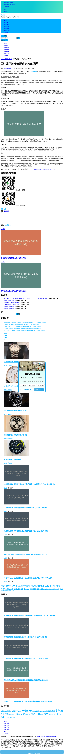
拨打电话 (39, 389)
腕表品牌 (6, 22)
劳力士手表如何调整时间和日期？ (16, 411)
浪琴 (23, 586)
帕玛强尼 (26, 589)
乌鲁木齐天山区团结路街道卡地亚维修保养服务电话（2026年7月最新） (25, 330)
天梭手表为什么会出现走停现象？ (16, 386)
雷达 (21, 589)
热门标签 (6, 6)
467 (6, 390)
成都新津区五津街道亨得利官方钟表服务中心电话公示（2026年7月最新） (25, 322)
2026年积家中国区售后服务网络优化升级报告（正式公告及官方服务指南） (26, 298)
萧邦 (28, 586)
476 (6, 438)
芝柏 (35, 589)
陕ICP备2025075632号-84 (50, 736)
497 (6, 414)
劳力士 (12, 585)
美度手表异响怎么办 (10, 308)
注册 (5, 12)
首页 (5, 20)
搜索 (18, 38)
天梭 (47, 586)
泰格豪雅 (57, 589)
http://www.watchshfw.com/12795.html (44, 169)
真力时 (3, 590)
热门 (5, 333)
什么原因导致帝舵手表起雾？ (14, 362)
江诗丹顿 (4, 714)
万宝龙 (9, 590)
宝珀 (18, 589)
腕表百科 (3, 15)
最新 (5, 335)
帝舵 (8, 589)
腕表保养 (6, 28)
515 (6, 365)
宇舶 (41, 589)
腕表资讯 (6, 24)
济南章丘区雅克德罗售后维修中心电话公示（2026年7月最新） (22, 324)
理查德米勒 (50, 589)
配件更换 (6, 30)
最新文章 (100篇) (9, 2)
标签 (5, 339)
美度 (42, 586)
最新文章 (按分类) (9, 4)
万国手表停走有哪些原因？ (13, 459)
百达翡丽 (34, 71)
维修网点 (6, 32)
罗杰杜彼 (44, 589)
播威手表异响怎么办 (10, 306)
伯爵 (38, 589)
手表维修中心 (8, 68)
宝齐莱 (6, 590)
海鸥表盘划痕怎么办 (10, 300)
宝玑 (15, 589)
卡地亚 (53, 586)
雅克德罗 (8, 717)
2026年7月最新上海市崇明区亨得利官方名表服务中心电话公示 (22, 328)
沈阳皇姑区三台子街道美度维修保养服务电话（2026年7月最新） (23, 326)
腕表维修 (6, 26)
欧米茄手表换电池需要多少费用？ (16, 435)
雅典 (54, 589)
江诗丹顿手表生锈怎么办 (11, 304)
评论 (5, 337)
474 (6, 463)
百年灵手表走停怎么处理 (11, 302)
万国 (11, 589)
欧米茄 (4, 585)
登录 (5, 10)
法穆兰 (13, 590)
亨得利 (32, 589)
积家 (18, 585)
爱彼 (58, 586)
